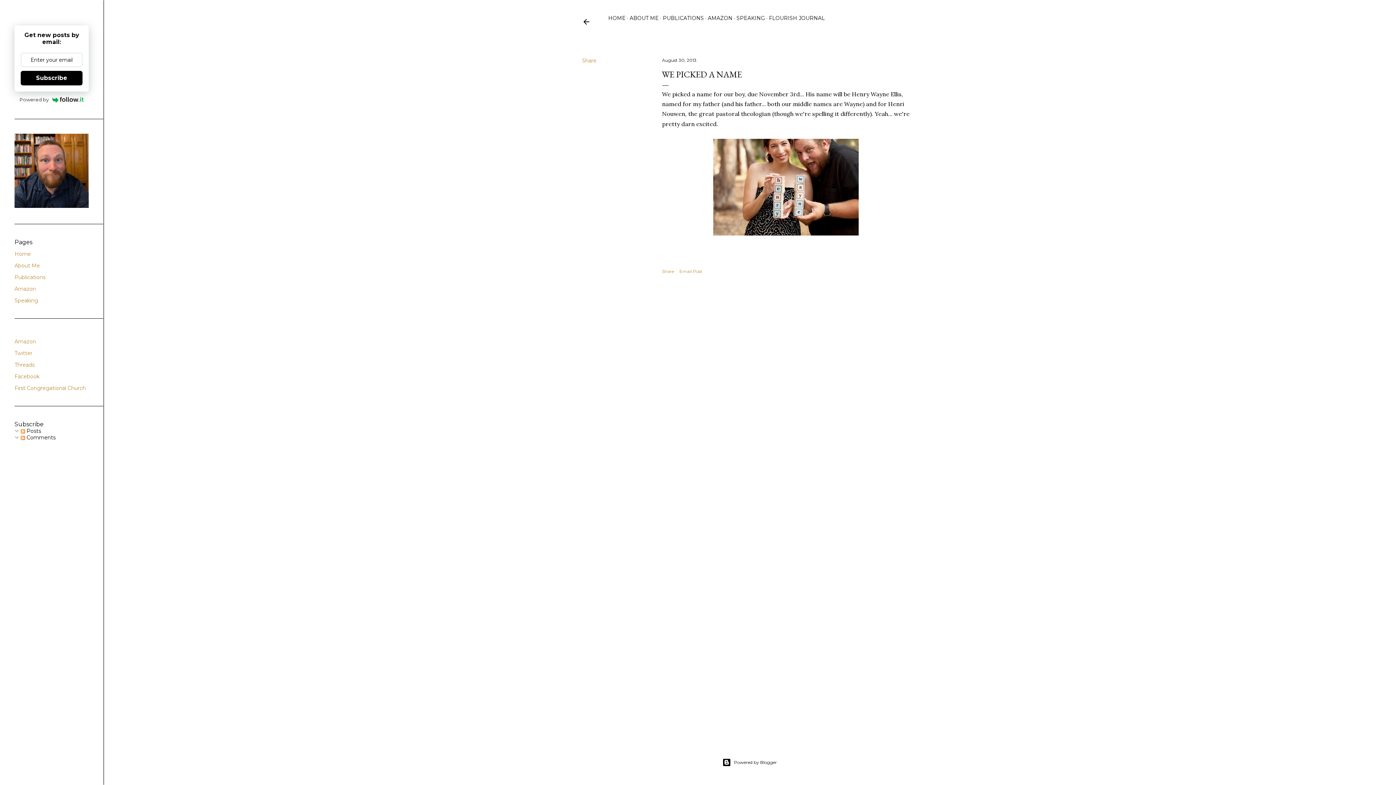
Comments (40, 437)
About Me (644, 18)
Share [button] (589, 60)
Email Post (690, 271)
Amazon (720, 18)
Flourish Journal (797, 18)
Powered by (34, 99)
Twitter (23, 353)
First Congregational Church (50, 388)
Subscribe (51, 78)
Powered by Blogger (755, 762)
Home (617, 18)
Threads (25, 365)
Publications (683, 18)
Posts (33, 431)
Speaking (751, 18)
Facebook (27, 376)
